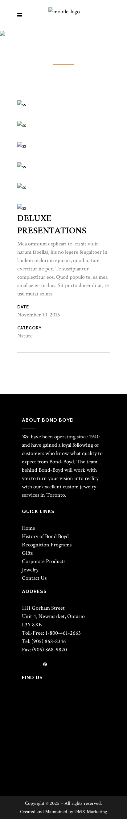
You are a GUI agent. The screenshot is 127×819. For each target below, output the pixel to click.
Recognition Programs (47, 544)
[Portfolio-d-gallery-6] (21, 145)
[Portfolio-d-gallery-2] (21, 187)
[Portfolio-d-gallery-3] (21, 166)
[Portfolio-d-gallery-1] (21, 104)
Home (28, 528)
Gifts (27, 553)
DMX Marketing (90, 812)
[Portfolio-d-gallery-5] (21, 207)
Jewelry (30, 569)
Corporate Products (43, 561)
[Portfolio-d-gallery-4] (21, 125)
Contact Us (34, 578)
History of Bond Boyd (45, 536)
